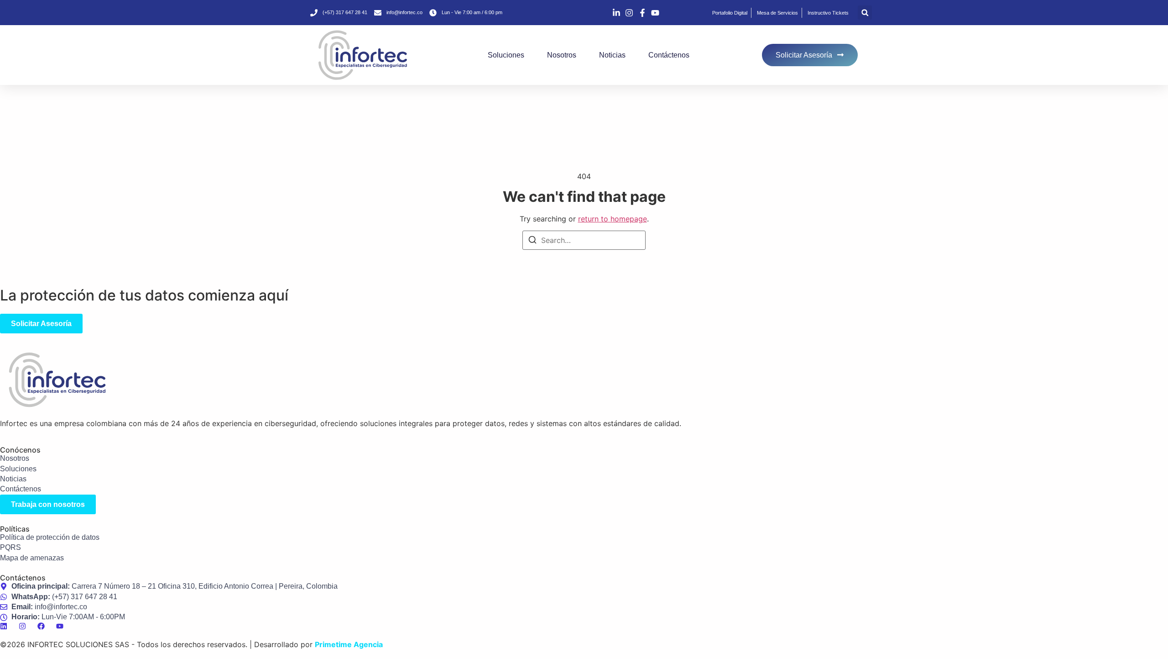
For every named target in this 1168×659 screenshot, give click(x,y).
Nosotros (561, 55)
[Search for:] (584, 240)
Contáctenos (668, 55)
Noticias (612, 55)
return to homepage (612, 218)
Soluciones (506, 55)
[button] (865, 12)
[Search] (532, 241)
